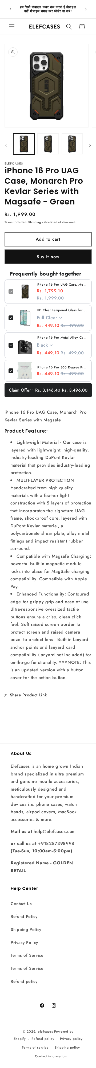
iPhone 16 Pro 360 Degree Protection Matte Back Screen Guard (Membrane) (62, 367)
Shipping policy (67, 1047)
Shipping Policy (26, 930)
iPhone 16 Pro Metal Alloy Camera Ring (62, 337)
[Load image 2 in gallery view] (48, 144)
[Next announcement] (86, 9)
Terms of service (35, 1047)
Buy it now (48, 256)
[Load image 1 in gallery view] (24, 144)
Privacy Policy (24, 943)
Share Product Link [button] (28, 695)
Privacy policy (71, 1038)
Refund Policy (24, 916)
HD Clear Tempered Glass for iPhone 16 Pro (62, 310)
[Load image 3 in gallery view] (72, 144)
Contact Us (21, 904)
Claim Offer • (48, 390)
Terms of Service (27, 955)
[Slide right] (90, 145)
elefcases (45, 1031)
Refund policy (24, 981)
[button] (11, 26)
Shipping (34, 222)
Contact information (51, 1056)
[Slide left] (6, 145)
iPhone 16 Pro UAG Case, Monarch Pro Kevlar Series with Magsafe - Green (62, 284)
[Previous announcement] (10, 9)
